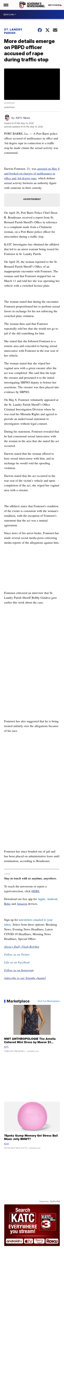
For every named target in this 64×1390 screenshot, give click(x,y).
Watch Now (54, 5)
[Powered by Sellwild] (55, 1201)
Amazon (22, 904)
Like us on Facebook (17, 962)
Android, (52, 899)
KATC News (23, 117)
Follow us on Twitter (17, 954)
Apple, (42, 899)
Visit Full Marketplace (49, 1001)
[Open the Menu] (6, 5)
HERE (35, 891)
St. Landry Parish (13, 31)
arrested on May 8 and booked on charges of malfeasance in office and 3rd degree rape (32, 173)
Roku (7, 904)
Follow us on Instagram (19, 970)
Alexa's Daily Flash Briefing (21, 947)
